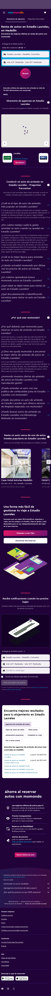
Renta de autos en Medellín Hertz (17, 766)
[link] (20, 162)
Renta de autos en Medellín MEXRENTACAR (21, 773)
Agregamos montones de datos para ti (20, 888)
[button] (4, 12)
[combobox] (13, 44)
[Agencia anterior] (5, 143)
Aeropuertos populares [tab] (15, 735)
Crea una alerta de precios (22, 842)
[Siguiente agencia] (46, 143)
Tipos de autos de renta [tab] (15, 730)
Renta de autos (13, 901)
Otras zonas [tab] (33, 730)
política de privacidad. (13, 689)
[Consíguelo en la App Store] (21, 978)
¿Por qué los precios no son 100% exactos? (22, 892)
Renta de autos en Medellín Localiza (15, 756)
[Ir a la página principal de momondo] (15, 12)
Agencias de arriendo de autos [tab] (18, 724)
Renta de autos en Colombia (30, 901)
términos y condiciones (39, 687)
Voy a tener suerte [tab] (13, 740)
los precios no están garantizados (14, 877)
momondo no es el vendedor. (16, 884)
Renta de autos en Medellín (13, 903)
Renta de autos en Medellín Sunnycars (19, 769)
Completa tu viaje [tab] (35, 735)
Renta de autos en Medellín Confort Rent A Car (15, 762)
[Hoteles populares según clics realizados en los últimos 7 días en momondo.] (48, 437)
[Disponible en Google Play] (7, 978)
